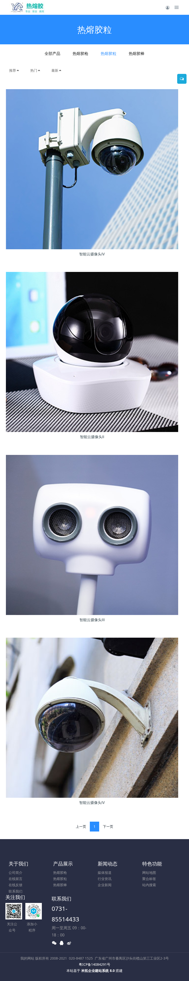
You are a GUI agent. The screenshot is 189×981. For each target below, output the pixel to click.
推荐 (12, 70)
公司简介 (15, 872)
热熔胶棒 (136, 53)
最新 (54, 70)
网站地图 (149, 872)
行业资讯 (104, 878)
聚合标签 (149, 878)
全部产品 (52, 53)
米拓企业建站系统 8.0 (98, 970)
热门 (33, 70)
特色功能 (152, 863)
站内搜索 (149, 884)
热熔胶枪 (80, 53)
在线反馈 (15, 884)
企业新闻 (104, 884)
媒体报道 (104, 872)
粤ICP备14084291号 (94, 964)
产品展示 (63, 863)
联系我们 (15, 891)
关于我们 (18, 863)
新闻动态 (107, 863)
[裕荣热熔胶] (27, 7)
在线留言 (15, 878)
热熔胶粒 (108, 53)
